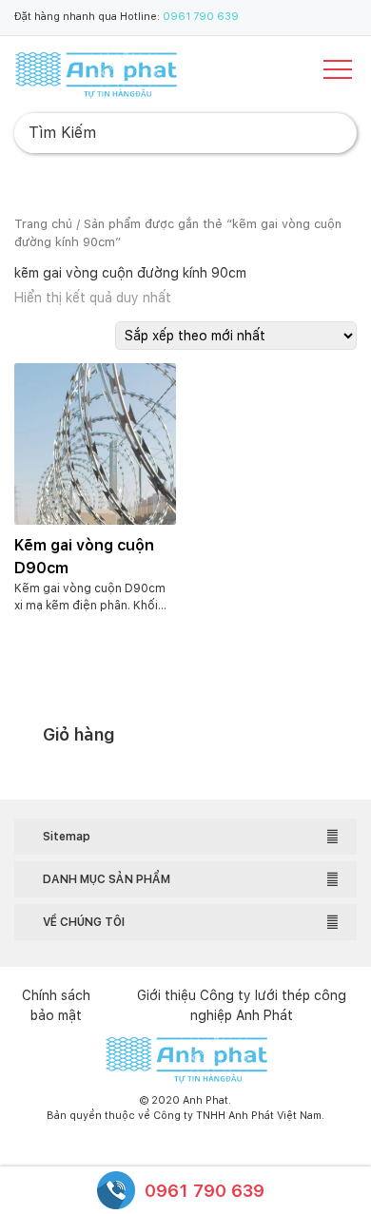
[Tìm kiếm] (327, 133)
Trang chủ (43, 224)
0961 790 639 (201, 16)
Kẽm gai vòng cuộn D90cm (84, 556)
